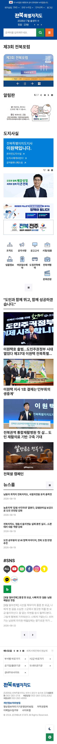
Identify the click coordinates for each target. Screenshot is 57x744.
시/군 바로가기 (37, 658)
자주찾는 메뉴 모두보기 (28, 287)
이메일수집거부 (10, 710)
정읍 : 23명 (23, 24)
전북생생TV (14, 580)
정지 (38, 24)
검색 (40, 32)
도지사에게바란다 (15, 158)
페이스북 (29, 569)
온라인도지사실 (14, 153)
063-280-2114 (13, 695)
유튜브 (14, 569)
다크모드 (50, 729)
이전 (34, 24)
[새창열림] (28, 221)
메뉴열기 (49, 32)
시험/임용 (47, 250)
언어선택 (39, 7)
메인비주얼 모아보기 (39, 84)
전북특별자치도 (28, 15)
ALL (6, 569)
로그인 (49, 7)
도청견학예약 (34, 266)
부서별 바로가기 (12, 658)
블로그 (21, 569)
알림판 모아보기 (52, 95)
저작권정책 (42, 706)
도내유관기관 (36, 665)
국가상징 (8, 7)
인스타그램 (36, 569)
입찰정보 (9, 265)
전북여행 (47, 265)
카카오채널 (6, 580)
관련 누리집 (26, 7)
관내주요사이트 (12, 672)
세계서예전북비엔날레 (37, 650)
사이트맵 (26, 710)
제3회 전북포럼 (16, 46)
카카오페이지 (44, 569)
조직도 (10, 250)
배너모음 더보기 (23, 650)
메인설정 (50, 737)
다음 (41, 24)
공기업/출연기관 (12, 665)
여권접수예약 (22, 266)
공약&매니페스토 (15, 162)
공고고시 (35, 250)
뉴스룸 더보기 (50, 485)
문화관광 (47, 279)
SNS (15, 7)
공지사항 (22, 250)
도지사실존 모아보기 (52, 170)
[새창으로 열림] (28, 67)
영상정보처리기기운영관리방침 (18, 706)
